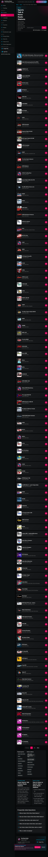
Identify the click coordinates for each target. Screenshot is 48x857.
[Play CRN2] (46, 271)
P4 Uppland (24, 734)
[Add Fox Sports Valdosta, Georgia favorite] (18, 408)
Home (17, 4)
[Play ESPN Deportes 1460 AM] (46, 402)
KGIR (23, 242)
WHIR (23, 318)
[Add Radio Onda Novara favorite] (18, 609)
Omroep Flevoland (26, 630)
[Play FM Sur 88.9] (46, 569)
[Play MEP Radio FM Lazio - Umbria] (46, 603)
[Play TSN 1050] (46, 624)
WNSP (23, 193)
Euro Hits (30, 659)
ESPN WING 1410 (26, 380)
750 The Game (25, 82)
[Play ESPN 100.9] (46, 208)
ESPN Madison (25, 166)
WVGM (23, 498)
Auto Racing (43, 56)
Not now (43, 847)
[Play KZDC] (46, 118)
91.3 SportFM (25, 651)
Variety (23, 486)
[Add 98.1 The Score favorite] (18, 450)
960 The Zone (25, 235)
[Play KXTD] (46, 291)
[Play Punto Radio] (46, 590)
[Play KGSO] (46, 264)
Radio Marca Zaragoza (27, 540)
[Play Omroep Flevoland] (46, 631)
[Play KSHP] (46, 305)
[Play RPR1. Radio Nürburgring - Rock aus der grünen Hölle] (46, 56)
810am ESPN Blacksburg (27, 387)
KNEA (23, 422)
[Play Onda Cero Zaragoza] (46, 548)
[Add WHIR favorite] (18, 318)
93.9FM (23, 471)
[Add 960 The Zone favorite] (18, 235)
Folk (24, 708)
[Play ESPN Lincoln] (46, 278)
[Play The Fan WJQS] (46, 340)
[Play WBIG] (46, 250)
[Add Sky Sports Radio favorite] (18, 637)
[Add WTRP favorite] (18, 491)
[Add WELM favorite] (18, 526)
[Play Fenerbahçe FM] (46, 687)
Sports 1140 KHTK (26, 75)
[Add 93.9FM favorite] (18, 470)
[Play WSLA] (46, 361)
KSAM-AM (24, 374)
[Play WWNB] (46, 326)
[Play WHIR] (46, 319)
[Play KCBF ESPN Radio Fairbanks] (46, 416)
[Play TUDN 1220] (46, 285)
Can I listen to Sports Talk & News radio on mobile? (31, 827)
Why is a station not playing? (26, 830)
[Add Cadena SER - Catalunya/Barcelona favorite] (18, 533)
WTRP (23, 491)
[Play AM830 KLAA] (46, 70)
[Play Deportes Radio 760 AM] (46, 132)
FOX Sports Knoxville (27, 256)
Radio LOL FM (25, 699)
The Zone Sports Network (27, 159)
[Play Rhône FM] (46, 694)
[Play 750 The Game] (46, 83)
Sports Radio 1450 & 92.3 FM (28, 179)
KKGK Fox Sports (26, 221)
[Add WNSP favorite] (18, 193)
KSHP (23, 304)
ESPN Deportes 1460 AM (27, 401)
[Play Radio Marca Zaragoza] (46, 541)
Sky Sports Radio (26, 637)
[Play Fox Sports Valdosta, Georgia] (46, 409)
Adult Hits (23, 604)
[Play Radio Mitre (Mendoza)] (46, 562)
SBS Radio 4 (25, 658)
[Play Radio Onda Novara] (46, 610)
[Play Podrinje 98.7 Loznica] (46, 707)
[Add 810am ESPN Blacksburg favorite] (18, 387)
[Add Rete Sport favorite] (18, 595)
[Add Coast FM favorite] (18, 664)
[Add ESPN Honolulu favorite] (18, 124)
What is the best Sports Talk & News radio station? (31, 823)
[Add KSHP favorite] (18, 304)
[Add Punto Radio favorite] (18, 588)
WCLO (23, 429)
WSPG (23, 200)
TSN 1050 (24, 623)
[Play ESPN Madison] (46, 167)
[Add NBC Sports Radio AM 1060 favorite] (18, 138)
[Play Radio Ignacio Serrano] (46, 617)
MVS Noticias (25, 554)
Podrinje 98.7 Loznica (26, 706)
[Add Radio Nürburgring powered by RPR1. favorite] (18, 61)
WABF (23, 457)
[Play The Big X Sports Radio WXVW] (46, 312)
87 (22, 63)
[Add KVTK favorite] (18, 443)
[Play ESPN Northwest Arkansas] (46, 215)
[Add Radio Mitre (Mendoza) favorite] (18, 560)
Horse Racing (31, 638)
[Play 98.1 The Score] (46, 451)
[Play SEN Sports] (46, 645)
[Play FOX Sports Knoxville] (46, 257)
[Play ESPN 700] (46, 97)
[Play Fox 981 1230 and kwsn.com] (46, 187)
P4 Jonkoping (25, 741)
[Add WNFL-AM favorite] (18, 332)
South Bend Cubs (32, 153)
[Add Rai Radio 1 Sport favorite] (18, 574)
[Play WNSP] (46, 194)
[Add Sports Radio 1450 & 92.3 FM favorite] (18, 179)
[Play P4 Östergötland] (46, 728)
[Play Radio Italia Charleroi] (46, 680)
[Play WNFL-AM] (46, 333)
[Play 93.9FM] (46, 472)
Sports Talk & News (35, 56)
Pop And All (24, 701)
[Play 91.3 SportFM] (46, 652)
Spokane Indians (32, 229)
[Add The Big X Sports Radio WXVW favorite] (18, 311)
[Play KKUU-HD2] (46, 347)
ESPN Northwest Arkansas (28, 214)
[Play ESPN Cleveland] (46, 146)
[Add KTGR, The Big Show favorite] (18, 172)
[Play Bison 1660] (46, 354)
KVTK (23, 443)
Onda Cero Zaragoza (26, 547)
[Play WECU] (46, 437)
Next (38, 747)
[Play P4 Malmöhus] (46, 721)
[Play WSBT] (46, 153)
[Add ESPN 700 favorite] (18, 96)
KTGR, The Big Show (26, 173)
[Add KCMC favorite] (18, 463)
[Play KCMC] (46, 465)
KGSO (23, 263)
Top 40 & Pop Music (36, 583)
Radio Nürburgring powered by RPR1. (30, 62)
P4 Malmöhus (25, 720)
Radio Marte (24, 582)
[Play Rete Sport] (46, 596)
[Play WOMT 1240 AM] (46, 298)
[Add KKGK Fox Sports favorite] (18, 221)
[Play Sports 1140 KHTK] (46, 77)
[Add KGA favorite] (18, 228)
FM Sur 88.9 (24, 568)
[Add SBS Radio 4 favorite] (18, 658)
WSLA (23, 360)
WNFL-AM (24, 332)
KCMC (23, 464)
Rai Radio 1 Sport (26, 575)
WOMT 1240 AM (25, 297)
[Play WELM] (46, 527)
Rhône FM (24, 692)
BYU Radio (24, 110)
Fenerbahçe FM (25, 686)
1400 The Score (25, 519)
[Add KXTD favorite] (18, 290)
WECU (23, 436)
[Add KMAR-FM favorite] (18, 505)
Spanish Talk (26, 555)
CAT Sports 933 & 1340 (27, 512)
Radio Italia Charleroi (26, 679)
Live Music (29, 56)
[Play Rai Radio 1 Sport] (46, 576)
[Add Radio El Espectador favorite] (18, 713)
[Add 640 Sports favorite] (18, 89)
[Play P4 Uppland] (46, 735)
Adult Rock (25, 56)
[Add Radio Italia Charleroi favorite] (18, 678)
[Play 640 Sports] (46, 90)
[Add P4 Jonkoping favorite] (18, 741)
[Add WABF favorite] (18, 456)
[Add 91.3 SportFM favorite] (18, 651)
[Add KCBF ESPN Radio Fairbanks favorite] (18, 415)
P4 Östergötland (25, 727)
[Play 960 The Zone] (46, 236)
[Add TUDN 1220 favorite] (18, 283)
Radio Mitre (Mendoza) (27, 561)
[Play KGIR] (46, 243)
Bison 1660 (24, 353)
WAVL (23, 367)
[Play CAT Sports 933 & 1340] (46, 513)
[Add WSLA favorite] (18, 359)
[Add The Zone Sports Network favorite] (18, 158)
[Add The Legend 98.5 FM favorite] (18, 394)
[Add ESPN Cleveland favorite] (18, 145)
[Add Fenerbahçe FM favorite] (18, 685)
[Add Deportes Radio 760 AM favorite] (18, 131)
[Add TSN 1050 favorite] (18, 623)
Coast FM (24, 665)
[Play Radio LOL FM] (46, 700)
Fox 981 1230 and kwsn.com (28, 186)
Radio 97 (24, 672)
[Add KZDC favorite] (18, 117)
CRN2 (23, 270)
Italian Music (24, 680)
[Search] (33, 2)
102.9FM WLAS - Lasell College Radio (30, 484)
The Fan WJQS (25, 339)
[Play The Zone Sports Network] (46, 160)
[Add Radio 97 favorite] (18, 671)
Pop (22, 56)
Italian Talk (24, 583)
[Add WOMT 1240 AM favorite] (18, 297)
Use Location (37, 847)
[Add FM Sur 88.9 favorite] (18, 567)
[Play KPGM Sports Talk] (46, 479)
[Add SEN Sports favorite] (18, 644)
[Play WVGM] (46, 499)
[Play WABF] (46, 458)
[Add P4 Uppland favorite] (18, 734)
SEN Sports (24, 644)
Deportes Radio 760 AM (27, 131)
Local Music (38, 722)
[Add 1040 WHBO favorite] (18, 103)
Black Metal (41, 701)
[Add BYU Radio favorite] (18, 110)
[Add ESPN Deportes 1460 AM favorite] (18, 401)
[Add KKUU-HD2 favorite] (18, 346)
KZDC (23, 117)
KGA (23, 228)
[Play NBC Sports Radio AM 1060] (46, 139)
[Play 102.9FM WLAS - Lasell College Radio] (46, 486)
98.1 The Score (25, 450)
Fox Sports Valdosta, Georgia (28, 408)
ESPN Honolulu (25, 124)
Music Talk (31, 105)
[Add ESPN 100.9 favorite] (18, 207)
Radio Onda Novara (26, 609)
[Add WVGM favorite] (18, 498)
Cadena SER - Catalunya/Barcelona (29, 533)
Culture (27, 701)
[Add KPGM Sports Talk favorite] (18, 477)
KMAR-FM (24, 505)
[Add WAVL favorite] (18, 366)
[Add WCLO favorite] (18, 429)
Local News (36, 666)
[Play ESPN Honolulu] (46, 125)
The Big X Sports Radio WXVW (29, 311)
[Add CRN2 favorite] (18, 269)
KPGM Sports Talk (26, 478)
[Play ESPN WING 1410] (46, 382)
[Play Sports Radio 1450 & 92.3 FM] (46, 181)
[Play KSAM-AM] (46, 375)
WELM (23, 526)
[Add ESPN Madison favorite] (18, 165)
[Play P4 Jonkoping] (46, 742)
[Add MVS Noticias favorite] (18, 554)
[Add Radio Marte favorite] (18, 581)
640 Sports (24, 89)
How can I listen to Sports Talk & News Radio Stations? (32, 816)
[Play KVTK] (46, 444)
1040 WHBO (24, 103)
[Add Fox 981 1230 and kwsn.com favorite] (18, 186)
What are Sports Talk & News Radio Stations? (30, 813)
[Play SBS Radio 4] (46, 659)
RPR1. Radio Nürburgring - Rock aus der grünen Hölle (33, 55)
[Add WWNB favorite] (18, 325)
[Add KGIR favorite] (18, 242)
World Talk (33, 722)
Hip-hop (37, 701)
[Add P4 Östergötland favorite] (18, 727)
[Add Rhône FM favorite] (18, 692)
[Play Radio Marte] (46, 583)
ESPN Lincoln (25, 276)
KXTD (23, 290)
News (30, 98)
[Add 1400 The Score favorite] (18, 519)
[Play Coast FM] (46, 666)
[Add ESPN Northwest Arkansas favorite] (18, 214)
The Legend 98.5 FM (26, 394)
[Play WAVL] (46, 368)
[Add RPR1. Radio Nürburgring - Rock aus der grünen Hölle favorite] (18, 54)
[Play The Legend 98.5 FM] (46, 395)
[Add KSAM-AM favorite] (18, 373)
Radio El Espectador (26, 713)
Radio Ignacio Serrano (27, 616)
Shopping (30, 306)
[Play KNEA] (46, 423)
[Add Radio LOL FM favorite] (18, 699)
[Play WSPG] (46, 201)
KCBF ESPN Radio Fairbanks (28, 415)
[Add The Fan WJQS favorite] (18, 339)
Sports (40, 56)
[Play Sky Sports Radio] (46, 638)
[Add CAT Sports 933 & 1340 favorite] (18, 512)
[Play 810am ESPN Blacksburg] (46, 388)
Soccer (30, 597)
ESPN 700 (24, 96)
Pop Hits (27, 708)
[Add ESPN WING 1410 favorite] (18, 380)
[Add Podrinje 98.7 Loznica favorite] (18, 706)
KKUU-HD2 (24, 346)
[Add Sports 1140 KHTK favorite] (18, 75)
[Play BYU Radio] (46, 111)
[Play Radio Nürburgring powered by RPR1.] (46, 63)
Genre (21, 4)
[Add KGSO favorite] (18, 262)
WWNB (23, 325)
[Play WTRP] (46, 492)
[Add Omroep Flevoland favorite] (18, 630)
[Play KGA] (46, 229)
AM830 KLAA (25, 69)
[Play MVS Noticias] (46, 555)
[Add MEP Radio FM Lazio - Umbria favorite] (18, 602)
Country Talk (24, 666)
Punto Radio (25, 588)
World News (31, 618)
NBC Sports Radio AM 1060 (28, 138)
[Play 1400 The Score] (46, 520)
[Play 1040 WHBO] (46, 104)
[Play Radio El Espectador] (46, 714)
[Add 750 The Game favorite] (18, 82)
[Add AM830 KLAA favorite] (18, 68)
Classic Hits (24, 340)
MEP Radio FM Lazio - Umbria (28, 602)
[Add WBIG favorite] (18, 249)
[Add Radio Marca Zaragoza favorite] (18, 540)
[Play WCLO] (46, 430)
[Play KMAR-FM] (46, 506)
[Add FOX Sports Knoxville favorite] (18, 255)
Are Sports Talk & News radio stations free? (29, 820)
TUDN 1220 (24, 283)
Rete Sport (24, 595)
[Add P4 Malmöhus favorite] (18, 720)
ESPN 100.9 (24, 207)
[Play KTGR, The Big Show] (46, 174)
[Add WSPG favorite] (18, 200)
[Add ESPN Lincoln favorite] (18, 276)
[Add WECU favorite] (18, 436)
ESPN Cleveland (25, 145)
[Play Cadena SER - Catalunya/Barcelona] (46, 534)
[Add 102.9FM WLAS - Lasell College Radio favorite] (18, 484)
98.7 (23, 708)
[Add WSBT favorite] (18, 151)
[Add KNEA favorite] (18, 422)
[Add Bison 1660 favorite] (18, 353)
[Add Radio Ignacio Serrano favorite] (18, 616)
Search (44, 27)
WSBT (23, 152)
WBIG (23, 249)
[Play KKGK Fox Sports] (46, 222)
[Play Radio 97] (46, 673)
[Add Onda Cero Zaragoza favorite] (18, 547)
